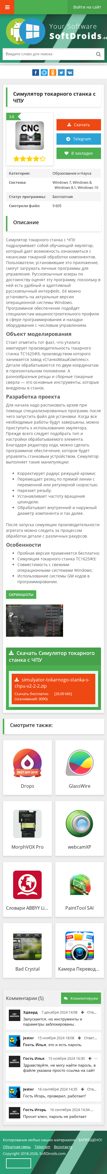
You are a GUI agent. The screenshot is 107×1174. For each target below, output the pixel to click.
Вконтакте (63, 1146)
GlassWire (79, 786)
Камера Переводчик (79, 969)
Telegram (82, 139)
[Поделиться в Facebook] (35, 72)
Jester (28, 1037)
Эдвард (30, 1012)
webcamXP (79, 847)
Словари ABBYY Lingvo (27, 908)
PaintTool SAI (79, 908)
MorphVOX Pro (27, 847)
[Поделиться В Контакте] (69, 72)
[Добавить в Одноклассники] (52, 72)
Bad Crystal (27, 969)
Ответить (95, 1012)
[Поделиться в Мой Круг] (44, 72)
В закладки (82, 153)
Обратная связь (17, 1146)
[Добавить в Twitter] (61, 72)
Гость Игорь (34, 1109)
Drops (27, 786)
